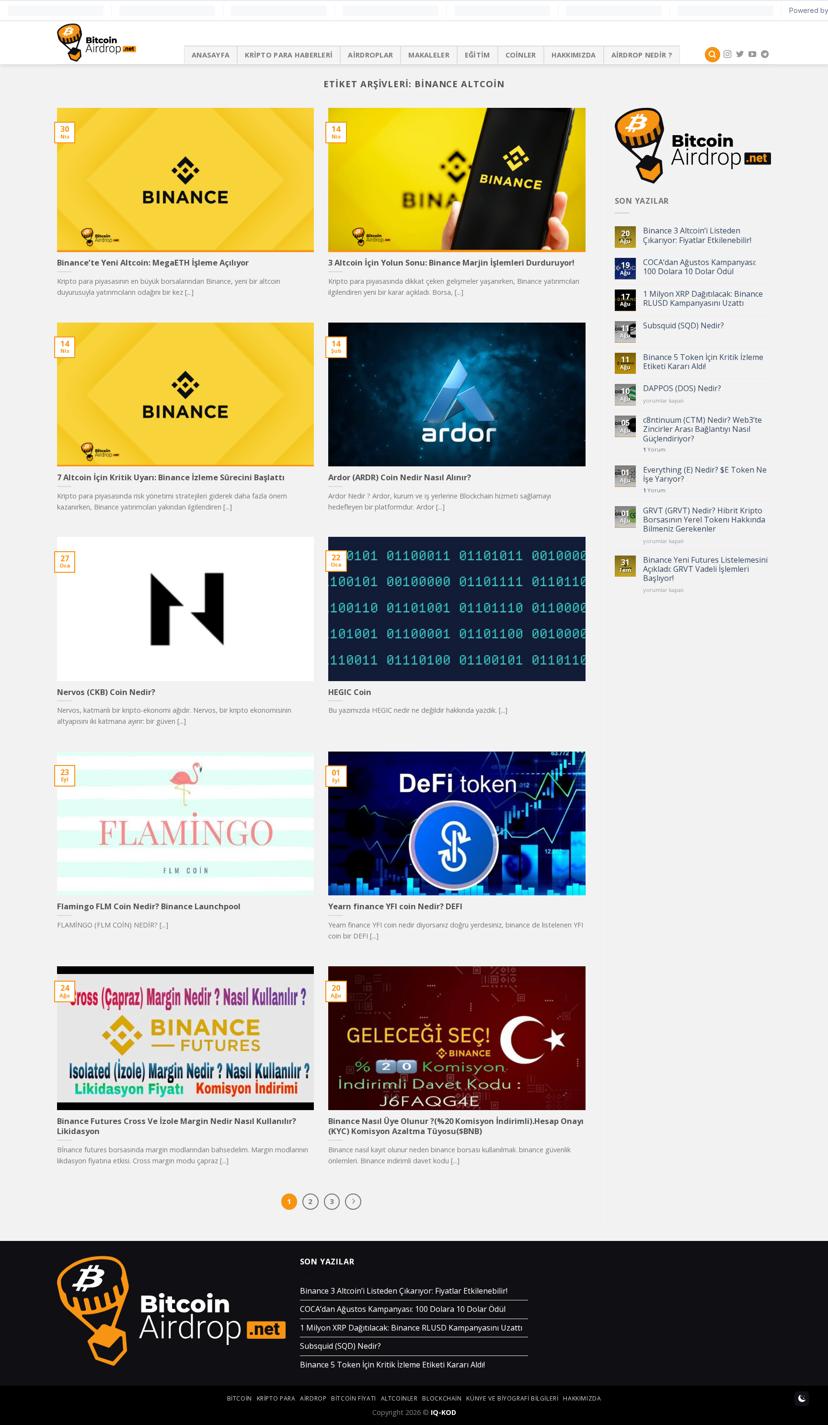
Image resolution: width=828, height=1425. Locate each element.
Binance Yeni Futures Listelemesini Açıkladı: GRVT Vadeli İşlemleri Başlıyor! (705, 569)
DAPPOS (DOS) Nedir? (682, 388)
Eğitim (477, 54)
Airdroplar (370, 54)
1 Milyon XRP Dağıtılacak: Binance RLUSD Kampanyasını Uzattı (703, 299)
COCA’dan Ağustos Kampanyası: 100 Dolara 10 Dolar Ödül (699, 267)
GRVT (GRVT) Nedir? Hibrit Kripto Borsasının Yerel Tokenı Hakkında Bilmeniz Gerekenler (704, 520)
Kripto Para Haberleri (289, 54)
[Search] (712, 55)
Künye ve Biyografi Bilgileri (512, 1398)
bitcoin (239, 1398)
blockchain (441, 1398)
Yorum (654, 449)
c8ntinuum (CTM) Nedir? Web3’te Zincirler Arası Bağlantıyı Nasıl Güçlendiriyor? (702, 429)
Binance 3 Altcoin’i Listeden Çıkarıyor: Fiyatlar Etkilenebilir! (697, 235)
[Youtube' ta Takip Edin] (752, 54)
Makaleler (428, 54)
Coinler (521, 54)
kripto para (276, 1398)
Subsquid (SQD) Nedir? (683, 325)
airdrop (313, 1398)
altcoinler (399, 1398)
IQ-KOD (443, 1412)
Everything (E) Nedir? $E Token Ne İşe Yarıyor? (705, 474)
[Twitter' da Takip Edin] (740, 54)
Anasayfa (211, 54)
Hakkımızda (574, 54)
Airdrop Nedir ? (641, 54)
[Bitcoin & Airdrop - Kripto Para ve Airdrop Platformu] (113, 42)
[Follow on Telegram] (765, 54)
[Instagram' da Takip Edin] (727, 54)
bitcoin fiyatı (353, 1398)
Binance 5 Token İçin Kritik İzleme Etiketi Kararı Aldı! (703, 362)
